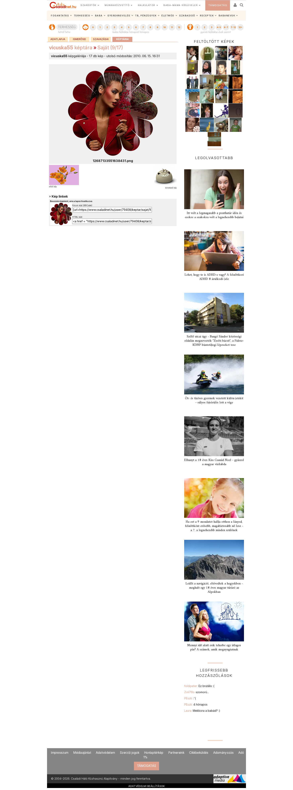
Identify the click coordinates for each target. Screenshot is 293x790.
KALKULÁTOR (146, 5)
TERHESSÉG (82, 15)
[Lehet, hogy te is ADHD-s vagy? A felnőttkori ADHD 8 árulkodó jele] (214, 251)
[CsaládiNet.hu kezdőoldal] (63, 5)
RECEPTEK (207, 15)
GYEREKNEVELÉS (118, 15)
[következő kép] (165, 175)
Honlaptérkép (153, 753)
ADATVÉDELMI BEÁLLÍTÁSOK (146, 786)
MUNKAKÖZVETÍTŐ (117, 5)
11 (172, 27)
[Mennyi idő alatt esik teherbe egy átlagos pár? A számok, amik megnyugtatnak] (214, 621)
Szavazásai (101, 39)
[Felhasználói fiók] (235, 3)
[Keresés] (242, 3)
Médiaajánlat (82, 753)
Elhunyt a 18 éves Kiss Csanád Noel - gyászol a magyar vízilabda (214, 462)
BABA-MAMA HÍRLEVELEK (180, 5)
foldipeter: (199, 686)
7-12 (233, 27)
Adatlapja (57, 39)
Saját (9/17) (110, 48)
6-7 (226, 27)
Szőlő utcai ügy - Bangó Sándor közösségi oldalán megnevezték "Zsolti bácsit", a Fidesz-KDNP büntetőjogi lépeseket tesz (214, 341)
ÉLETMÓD (167, 15)
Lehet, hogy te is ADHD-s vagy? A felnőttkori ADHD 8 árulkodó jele (214, 277)
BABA (99, 15)
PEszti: (190, 698)
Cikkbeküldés (198, 753)
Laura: (202, 710)
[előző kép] (64, 175)
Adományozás (223, 753)
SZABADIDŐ (187, 15)
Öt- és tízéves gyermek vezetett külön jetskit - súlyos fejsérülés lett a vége (214, 400)
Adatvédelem (105, 753)
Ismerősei (79, 39)
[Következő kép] (113, 111)
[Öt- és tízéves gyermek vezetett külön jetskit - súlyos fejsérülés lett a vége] (214, 374)
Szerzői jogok (129, 753)
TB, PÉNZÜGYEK (146, 15)
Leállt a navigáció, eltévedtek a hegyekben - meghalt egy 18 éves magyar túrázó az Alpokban (214, 588)
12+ (240, 27)
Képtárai (122, 39)
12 (179, 27)
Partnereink (176, 753)
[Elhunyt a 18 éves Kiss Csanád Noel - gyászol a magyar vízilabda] (214, 436)
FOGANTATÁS (60, 15)
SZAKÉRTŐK (88, 5)
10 (164, 27)
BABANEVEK (227, 15)
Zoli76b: (196, 692)
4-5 (219, 27)
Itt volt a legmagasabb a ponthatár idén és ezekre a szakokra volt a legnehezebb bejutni (214, 215)
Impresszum (59, 753)
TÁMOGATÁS (217, 5)
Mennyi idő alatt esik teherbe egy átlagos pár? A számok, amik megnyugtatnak (214, 647)
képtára (70, 48)
